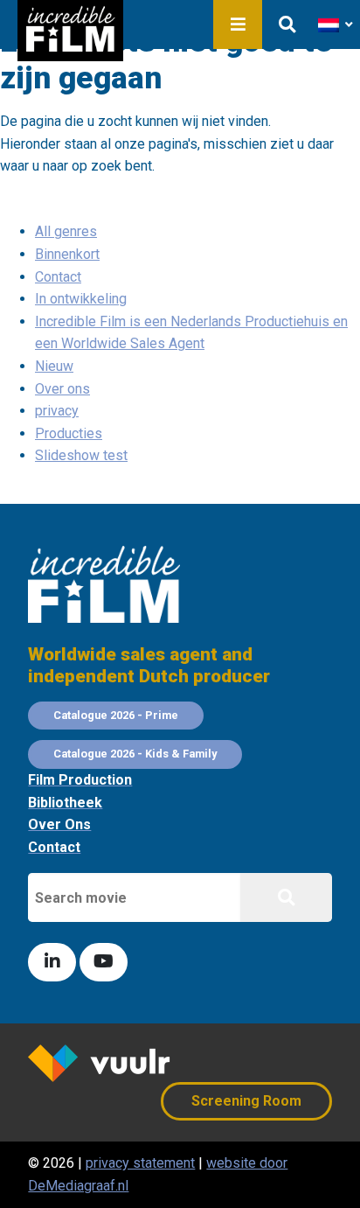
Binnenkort (67, 254)
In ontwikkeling (81, 298)
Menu (237, 24)
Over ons (62, 389)
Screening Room (246, 1101)
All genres (66, 231)
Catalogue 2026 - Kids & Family (135, 753)
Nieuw (54, 366)
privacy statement (140, 1163)
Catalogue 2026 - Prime (115, 715)
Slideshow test (81, 455)
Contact (58, 277)
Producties (68, 433)
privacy (57, 410)
